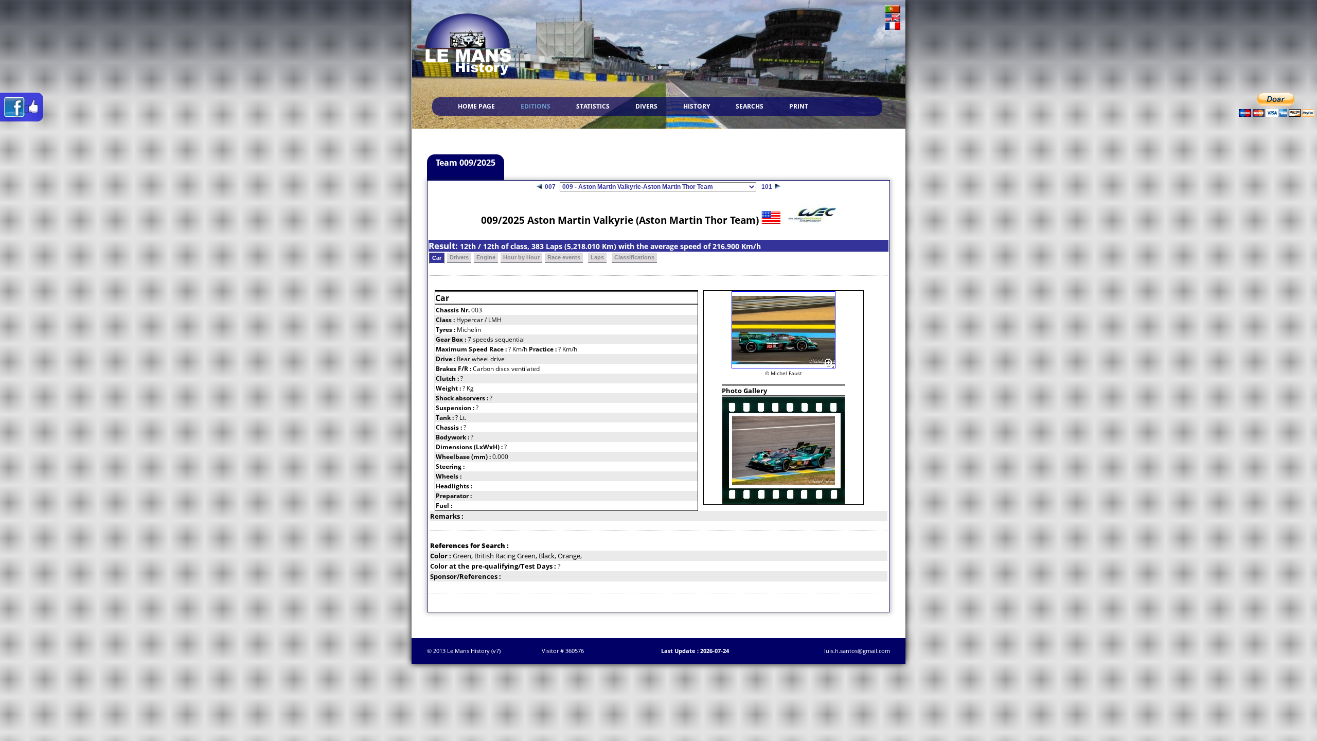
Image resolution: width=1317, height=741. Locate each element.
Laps (597, 257)
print (798, 106)
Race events (563, 257)
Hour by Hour (521, 257)
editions (535, 106)
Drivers (459, 257)
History (696, 106)
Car (436, 258)
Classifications (634, 257)
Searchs (749, 106)
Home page (476, 106)
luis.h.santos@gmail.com (857, 651)
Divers (646, 106)
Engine (485, 257)
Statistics (593, 106)
